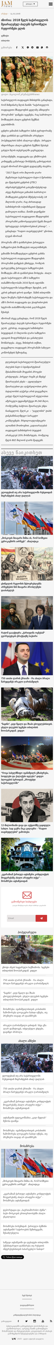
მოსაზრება (27, 1146)
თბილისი (5, 40)
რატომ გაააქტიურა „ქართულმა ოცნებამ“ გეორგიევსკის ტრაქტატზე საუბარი (23, 634)
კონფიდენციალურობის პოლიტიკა (27, 1315)
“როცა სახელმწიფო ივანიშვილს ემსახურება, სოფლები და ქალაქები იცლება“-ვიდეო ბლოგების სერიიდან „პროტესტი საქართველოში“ (25, 778)
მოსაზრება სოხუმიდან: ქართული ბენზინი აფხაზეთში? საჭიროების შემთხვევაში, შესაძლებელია (25, 1229)
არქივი (5, 13)
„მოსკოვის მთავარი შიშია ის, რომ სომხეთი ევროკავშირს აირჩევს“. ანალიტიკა (24, 539)
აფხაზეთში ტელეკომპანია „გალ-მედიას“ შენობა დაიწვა (24, 1119)
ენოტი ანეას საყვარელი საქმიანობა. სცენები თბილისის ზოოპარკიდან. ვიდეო (25, 969)
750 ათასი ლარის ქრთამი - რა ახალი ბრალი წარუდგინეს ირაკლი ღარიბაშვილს (25, 680)
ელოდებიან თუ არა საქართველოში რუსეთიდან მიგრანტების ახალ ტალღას (26, 494)
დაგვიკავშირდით (27, 1305)
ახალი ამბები (27, 1040)
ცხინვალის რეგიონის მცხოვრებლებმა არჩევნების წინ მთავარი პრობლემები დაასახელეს (21, 587)
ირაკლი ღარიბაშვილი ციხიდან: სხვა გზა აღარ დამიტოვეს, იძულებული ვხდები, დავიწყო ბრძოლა (24, 1028)
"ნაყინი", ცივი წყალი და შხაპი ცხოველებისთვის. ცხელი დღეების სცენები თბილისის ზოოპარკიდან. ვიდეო (27, 727)
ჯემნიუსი (5, 35)
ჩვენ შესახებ (27, 1295)
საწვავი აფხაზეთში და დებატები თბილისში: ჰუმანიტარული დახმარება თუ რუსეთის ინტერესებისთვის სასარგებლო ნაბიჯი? (26, 1245)
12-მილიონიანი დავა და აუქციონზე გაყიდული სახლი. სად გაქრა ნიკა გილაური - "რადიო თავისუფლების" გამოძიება (25, 829)
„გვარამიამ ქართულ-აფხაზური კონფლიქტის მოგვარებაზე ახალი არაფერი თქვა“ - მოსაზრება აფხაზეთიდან (25, 878)
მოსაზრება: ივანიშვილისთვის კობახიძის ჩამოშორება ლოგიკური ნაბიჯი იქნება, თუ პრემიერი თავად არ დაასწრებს (25, 1012)
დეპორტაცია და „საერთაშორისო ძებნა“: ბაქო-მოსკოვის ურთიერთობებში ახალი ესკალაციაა (25, 1213)
